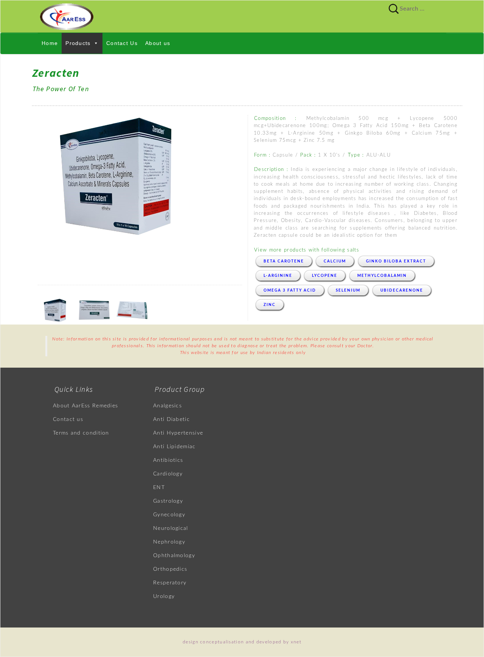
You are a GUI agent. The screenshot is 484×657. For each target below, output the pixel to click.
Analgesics (167, 405)
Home (50, 43)
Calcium (335, 261)
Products (77, 43)
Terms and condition (81, 433)
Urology (164, 596)
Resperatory (169, 583)
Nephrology (169, 542)
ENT (159, 487)
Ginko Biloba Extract (396, 261)
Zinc (270, 305)
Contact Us (122, 43)
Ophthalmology (174, 555)
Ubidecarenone (401, 290)
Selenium (348, 290)
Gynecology (169, 514)
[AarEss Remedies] (242, 16)
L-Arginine (278, 276)
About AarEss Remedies (85, 405)
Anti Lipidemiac (174, 446)
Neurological (170, 528)
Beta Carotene (284, 261)
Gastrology (168, 501)
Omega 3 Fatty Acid (290, 290)
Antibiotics (168, 460)
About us (157, 43)
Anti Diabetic (171, 419)
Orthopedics (170, 569)
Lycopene (324, 276)
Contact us (68, 419)
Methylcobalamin (382, 276)
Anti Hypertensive (178, 433)
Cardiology (168, 474)
